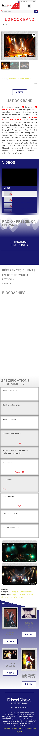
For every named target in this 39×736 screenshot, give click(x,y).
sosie (22, 594)
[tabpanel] (19, 177)
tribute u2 (5, 597)
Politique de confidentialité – (15, 729)
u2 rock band (19, 597)
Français (24, 1)
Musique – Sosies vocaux (19, 79)
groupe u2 (14, 594)
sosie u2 (29, 594)
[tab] (19, 194)
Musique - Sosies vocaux (21, 592)
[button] (29, 6)
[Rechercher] (36, 11)
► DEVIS (19, 92)
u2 (12, 597)
